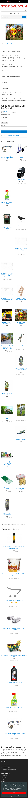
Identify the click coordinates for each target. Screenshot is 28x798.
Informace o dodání (6, 765)
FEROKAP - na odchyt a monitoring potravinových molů (14, 656)
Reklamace (4, 777)
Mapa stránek (5, 779)
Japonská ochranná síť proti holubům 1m (7, 299)
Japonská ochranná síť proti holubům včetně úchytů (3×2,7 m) (21, 250)
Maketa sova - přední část (7, 393)
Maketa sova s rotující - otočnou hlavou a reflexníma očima (21, 369)
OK (14, 793)
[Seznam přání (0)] (22, 1)
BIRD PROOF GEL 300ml (21, 156)
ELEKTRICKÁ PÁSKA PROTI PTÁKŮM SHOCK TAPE (7, 463)
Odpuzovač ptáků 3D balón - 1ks (10, 21)
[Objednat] (25, 1)
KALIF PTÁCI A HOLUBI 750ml (7, 203)
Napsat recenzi (16, 135)
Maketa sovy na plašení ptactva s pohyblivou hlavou (7, 513)
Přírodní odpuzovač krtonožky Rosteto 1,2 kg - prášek (14, 574)
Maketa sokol (21, 417)
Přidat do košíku (14, 132)
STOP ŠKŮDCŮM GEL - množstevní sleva (14, 600)
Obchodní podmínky (6, 767)
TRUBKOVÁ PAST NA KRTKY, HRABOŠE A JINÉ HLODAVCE (14, 629)
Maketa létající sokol (21, 439)
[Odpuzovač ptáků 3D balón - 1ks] (14, 32)
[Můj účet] (20, 1)
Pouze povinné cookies (14, 796)
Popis (3, 43)
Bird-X (5, 111)
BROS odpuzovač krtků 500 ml (14, 682)
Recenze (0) (9, 43)
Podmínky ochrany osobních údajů (9, 769)
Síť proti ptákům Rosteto (7, 487)
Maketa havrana (21, 226)
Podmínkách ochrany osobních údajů (12, 788)
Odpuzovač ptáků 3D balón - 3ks (21, 322)
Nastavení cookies (6, 771)
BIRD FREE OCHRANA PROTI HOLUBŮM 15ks (21, 488)
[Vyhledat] (25, 10)
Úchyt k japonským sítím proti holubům (21, 299)
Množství (3, 125)
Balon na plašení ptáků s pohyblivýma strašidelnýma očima (7, 347)
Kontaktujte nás (5, 775)
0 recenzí (10, 135)
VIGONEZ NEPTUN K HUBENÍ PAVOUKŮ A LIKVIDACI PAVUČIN (14, 547)
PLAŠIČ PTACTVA (21, 180)
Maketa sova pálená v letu (7, 417)
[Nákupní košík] (23, 1)
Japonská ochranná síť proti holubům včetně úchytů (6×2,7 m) (7, 275)
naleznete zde (14, 790)
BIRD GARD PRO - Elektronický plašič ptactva (7, 227)
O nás (3, 764)
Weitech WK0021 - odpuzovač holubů (7, 322)
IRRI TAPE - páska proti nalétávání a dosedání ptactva (7, 157)
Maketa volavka (21, 346)
